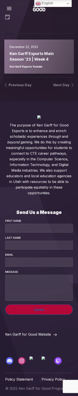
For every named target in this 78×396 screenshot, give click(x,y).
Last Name (13, 237)
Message (11, 271)
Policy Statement (19, 379)
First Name (13, 220)
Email (9, 254)
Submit (39, 309)
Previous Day (20, 85)
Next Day (61, 85)
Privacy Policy (53, 379)
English (47, 3)
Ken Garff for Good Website (28, 334)
